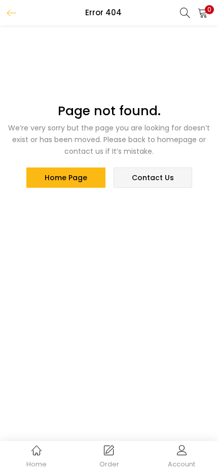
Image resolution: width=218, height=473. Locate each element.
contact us (153, 178)
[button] (202, 12)
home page (66, 178)
